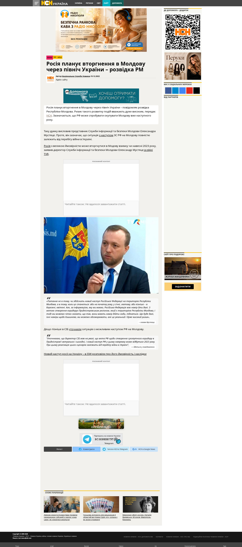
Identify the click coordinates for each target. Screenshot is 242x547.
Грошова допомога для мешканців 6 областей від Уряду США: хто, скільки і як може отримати (100, 517)
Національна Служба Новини (76, 76)
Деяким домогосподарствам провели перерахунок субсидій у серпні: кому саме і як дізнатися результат (60, 517)
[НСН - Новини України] (101, 439)
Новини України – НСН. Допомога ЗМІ (138, 537)
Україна (78, 3)
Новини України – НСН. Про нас (178, 537)
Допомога (117, 3)
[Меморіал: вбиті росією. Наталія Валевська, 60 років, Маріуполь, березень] (140, 507)
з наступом (106, 135)
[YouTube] (189, 90)
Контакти (159, 537)
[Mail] (196, 90)
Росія (47, 146)
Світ (99, 3)
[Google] (182, 90)
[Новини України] (54, 2)
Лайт (106, 3)
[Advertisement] (101, 181)
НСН (49, 115)
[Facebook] (168, 90)
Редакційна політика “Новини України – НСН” (210, 537)
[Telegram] (175, 90)
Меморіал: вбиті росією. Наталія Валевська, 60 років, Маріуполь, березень (137, 517)
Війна (60, 57)
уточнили (75, 329)
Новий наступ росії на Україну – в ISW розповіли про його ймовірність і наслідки (95, 354)
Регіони (89, 3)
